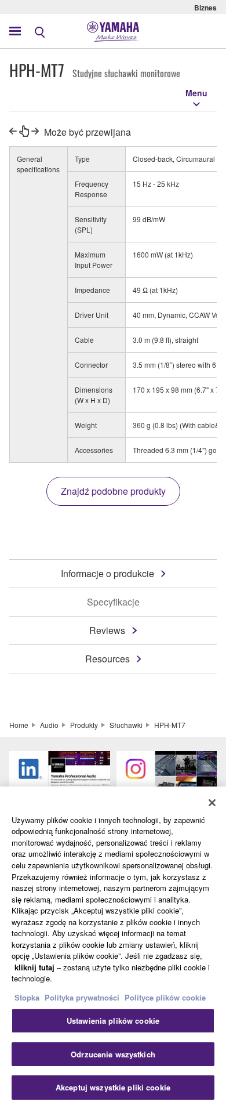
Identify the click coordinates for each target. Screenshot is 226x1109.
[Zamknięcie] (212, 803)
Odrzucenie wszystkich (113, 1054)
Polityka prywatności (82, 997)
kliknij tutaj (34, 967)
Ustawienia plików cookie (113, 1020)
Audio (49, 725)
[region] (113, 948)
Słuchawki (126, 725)
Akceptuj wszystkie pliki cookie (113, 1087)
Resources (107, 658)
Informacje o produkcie (107, 573)
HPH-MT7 (169, 725)
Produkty (84, 725)
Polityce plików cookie (165, 997)
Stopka (28, 997)
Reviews (107, 630)
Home (18, 725)
